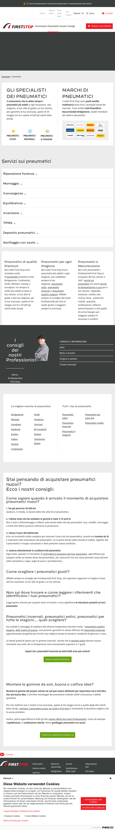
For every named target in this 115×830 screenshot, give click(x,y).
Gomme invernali (36, 774)
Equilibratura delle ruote (71, 769)
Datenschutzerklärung (43, 820)
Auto (62, 347)
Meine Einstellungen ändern (15, 820)
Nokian (37, 434)
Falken (14, 439)
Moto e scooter (67, 353)
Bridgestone (56, 771)
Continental (17, 449)
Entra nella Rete (59, 13)
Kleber (37, 443)
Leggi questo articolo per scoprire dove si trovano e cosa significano (40, 602)
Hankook (15, 429)
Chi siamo (68, 13)
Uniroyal (38, 424)
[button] (99, 26)
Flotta (42, 13)
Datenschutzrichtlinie (30, 811)
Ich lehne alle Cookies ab (93, 807)
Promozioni (41, 26)
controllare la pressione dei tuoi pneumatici (65, 554)
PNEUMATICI (47, 135)
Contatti (109, 13)
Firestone (39, 419)
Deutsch (8, 778)
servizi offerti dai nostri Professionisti (67, 719)
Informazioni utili (91, 765)
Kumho (14, 434)
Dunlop (14, 444)
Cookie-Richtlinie (11, 811)
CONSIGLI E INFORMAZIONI (73, 341)
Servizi (63, 26)
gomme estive (78, 640)
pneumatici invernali (94, 630)
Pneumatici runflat (94, 423)
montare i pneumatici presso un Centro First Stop (44, 708)
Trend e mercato (68, 364)
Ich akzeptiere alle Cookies (93, 800)
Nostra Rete (52, 11)
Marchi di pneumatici (56, 765)
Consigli (71, 26)
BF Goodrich (40, 429)
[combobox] (98, 13)
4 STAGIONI (46, 139)
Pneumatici (53, 26)
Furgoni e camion (68, 358)
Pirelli (37, 414)
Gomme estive (39, 768)
